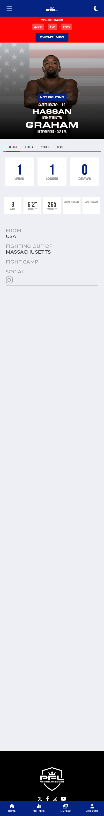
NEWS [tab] (60, 147)
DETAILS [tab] (13, 146)
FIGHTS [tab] (29, 147)
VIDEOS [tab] (45, 147)
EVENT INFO (52, 37)
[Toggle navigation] (9, 8)
